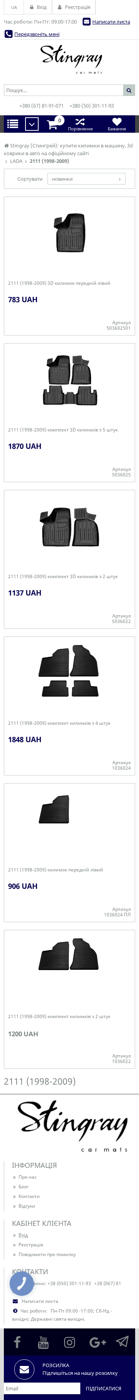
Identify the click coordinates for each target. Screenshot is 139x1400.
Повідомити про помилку (47, 1254)
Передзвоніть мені (36, 34)
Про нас (28, 1177)
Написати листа (111, 21)
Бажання (117, 129)
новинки (62, 178)
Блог (24, 1186)
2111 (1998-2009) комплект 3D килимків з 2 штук (63, 576)
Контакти (29, 1196)
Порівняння (80, 129)
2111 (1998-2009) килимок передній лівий (55, 870)
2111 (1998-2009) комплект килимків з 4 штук (59, 723)
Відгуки (27, 1206)
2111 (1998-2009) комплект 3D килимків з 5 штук (63, 430)
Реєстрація (31, 1244)
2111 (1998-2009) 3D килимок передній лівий (59, 283)
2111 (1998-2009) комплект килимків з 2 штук (59, 1016)
